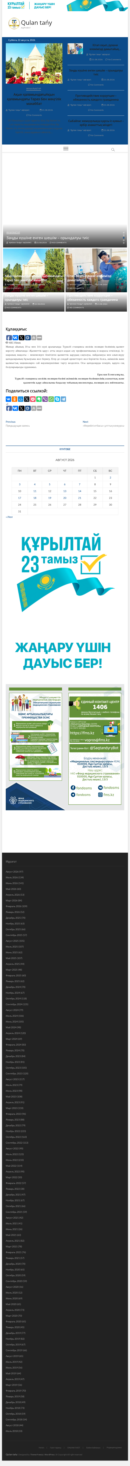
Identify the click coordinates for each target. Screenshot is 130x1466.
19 (49, 497)
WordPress (50, 1454)
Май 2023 (11, 1096)
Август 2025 (12, 940)
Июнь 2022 (12, 1159)
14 (79, 491)
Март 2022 (11, 1177)
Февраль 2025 (13, 975)
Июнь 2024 (12, 1021)
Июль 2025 (12, 946)
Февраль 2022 (13, 1183)
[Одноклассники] (14, 399)
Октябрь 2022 (13, 1136)
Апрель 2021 (13, 1240)
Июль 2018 (12, 1431)
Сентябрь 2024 (14, 1004)
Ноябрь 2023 (13, 1061)
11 (34, 491)
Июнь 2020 (12, 1298)
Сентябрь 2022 (14, 1142)
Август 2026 (12, 871)
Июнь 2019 (12, 1367)
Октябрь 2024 (13, 998)
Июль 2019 (12, 1361)
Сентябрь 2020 (14, 1281)
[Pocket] (33, 399)
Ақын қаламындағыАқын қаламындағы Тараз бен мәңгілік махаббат (34, 99)
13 (64, 491)
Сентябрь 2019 (14, 1350)
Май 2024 (11, 1027)
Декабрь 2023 (13, 1056)
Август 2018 (12, 1425)
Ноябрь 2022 (13, 1131)
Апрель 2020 (13, 1309)
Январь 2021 (13, 1258)
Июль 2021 (12, 1223)
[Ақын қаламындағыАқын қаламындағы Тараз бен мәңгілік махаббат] (34, 63)
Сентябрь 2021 (14, 1211)
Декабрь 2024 (13, 986)
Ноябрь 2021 (13, 1200)
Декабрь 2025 (13, 917)
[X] (26, 399)
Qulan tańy (36, 22)
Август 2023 (12, 1079)
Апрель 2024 (13, 1033)
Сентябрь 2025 (14, 935)
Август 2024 (12, 1010)
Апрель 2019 (13, 1379)
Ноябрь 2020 (13, 1269)
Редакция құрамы (114, 1447)
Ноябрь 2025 (13, 923)
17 (19, 497)
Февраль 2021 (13, 1252)
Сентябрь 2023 (14, 1073)
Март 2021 (11, 1246)
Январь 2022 (13, 1188)
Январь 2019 (13, 1396)
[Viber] (45, 399)
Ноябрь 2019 (13, 1338)
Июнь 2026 (12, 883)
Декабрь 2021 (13, 1194)
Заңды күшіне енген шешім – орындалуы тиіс (96, 72)
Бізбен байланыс (93, 1447)
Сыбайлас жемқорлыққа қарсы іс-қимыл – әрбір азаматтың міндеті (96, 123)
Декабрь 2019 (13, 1332)
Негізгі (41, 1447)
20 (64, 497)
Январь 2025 (13, 981)
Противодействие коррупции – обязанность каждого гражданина (96, 97)
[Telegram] (63, 399)
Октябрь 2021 (13, 1206)
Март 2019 (11, 1384)
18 (34, 497)
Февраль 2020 (13, 1321)
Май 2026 (11, 888)
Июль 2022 (12, 1154)
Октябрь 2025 (13, 929)
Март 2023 (11, 1108)
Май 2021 (11, 1234)
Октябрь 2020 (13, 1275)
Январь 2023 (13, 1119)
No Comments (35, 115)
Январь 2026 (13, 912)
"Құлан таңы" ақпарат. (19, 110)
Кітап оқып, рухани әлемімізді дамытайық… (105, 47)
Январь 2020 (13, 1327)
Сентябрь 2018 (14, 1419)
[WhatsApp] (51, 399)
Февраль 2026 (13, 906)
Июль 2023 (12, 1085)
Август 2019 (12, 1356)
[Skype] (57, 399)
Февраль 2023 (13, 1113)
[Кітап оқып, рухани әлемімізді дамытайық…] (75, 48)
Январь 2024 (13, 1050)
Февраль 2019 (13, 1390)
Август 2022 (12, 1148)
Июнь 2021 (12, 1229)
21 (79, 497)
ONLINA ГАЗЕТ (73, 1447)
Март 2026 (11, 900)
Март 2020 (11, 1315)
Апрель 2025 (13, 963)
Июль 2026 (12, 877)
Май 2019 (11, 1373)
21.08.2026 (47, 110)
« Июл (9, 516)
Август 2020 (12, 1286)
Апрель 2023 (13, 1102)
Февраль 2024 (13, 1044)
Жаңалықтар (33, 88)
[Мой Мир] (20, 399)
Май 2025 (11, 958)
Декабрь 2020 (13, 1263)
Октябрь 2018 (13, 1413)
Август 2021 (12, 1217)
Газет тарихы (55, 1447)
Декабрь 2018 (13, 1402)
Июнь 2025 (12, 952)
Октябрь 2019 (13, 1344)
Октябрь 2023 (13, 1067)
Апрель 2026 (13, 894)
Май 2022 (11, 1165)
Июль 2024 (12, 1015)
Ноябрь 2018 (13, 1407)
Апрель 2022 (13, 1171)
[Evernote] (39, 399)
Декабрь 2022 (13, 1125)
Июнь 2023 (12, 1090)
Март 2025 (11, 969)
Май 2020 (11, 1304)
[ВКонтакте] (8, 399)
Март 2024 (11, 1038)
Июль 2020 (12, 1292)
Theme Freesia (36, 1454)
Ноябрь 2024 (13, 992)
